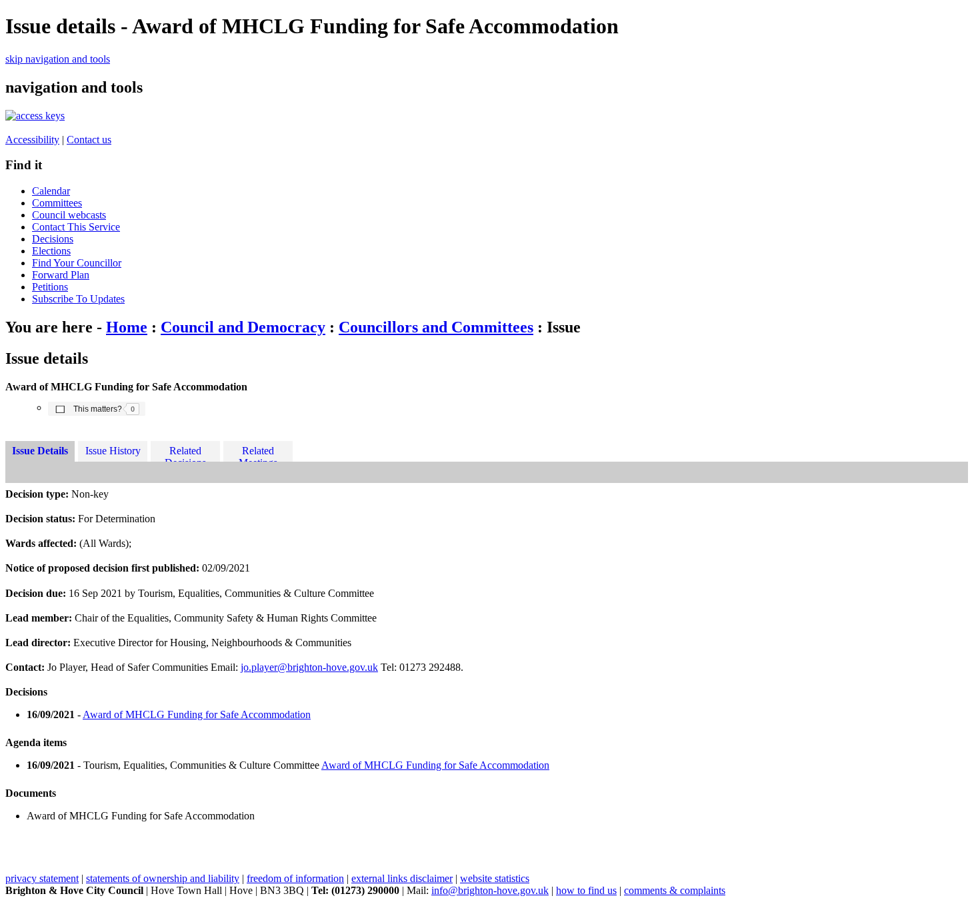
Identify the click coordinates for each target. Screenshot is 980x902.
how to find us (586, 890)
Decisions (52, 238)
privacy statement (42, 878)
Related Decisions (185, 453)
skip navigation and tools (57, 59)
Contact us (89, 139)
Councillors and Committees (436, 327)
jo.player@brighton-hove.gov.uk (309, 667)
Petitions (50, 286)
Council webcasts (69, 215)
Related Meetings (258, 453)
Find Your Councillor (76, 262)
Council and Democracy (243, 327)
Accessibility (32, 139)
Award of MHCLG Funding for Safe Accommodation (197, 714)
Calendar (51, 191)
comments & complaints (674, 890)
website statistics (494, 878)
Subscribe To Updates (78, 298)
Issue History (113, 450)
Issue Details (40, 450)
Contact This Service (76, 226)
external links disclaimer (402, 878)
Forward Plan (60, 274)
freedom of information (295, 878)
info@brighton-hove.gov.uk (490, 890)
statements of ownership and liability (162, 878)
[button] (96, 408)
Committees (57, 203)
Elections (51, 250)
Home (126, 327)
